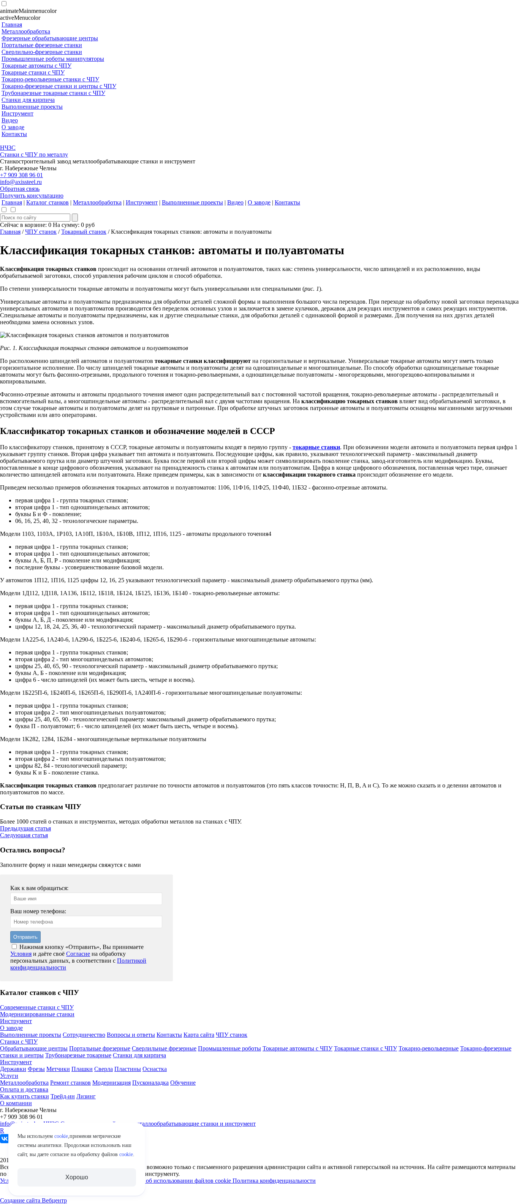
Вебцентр (54, 1200)
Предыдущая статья (25, 828)
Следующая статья (24, 835)
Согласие (78, 954)
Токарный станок (83, 231)
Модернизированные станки (37, 1014)
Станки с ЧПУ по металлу (34, 154)
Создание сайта (21, 1200)
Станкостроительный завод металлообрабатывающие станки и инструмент (158, 1123)
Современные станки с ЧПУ (37, 1007)
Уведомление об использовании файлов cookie (171, 1180)
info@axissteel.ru (21, 182)
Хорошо (76, 1177)
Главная (10, 231)
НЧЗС (8, 147)
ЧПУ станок (41, 231)
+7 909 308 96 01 (21, 175)
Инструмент (16, 1021)
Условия (21, 954)
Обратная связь (20, 188)
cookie (61, 1136)
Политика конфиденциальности (274, 1180)
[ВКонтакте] (4, 1138)
